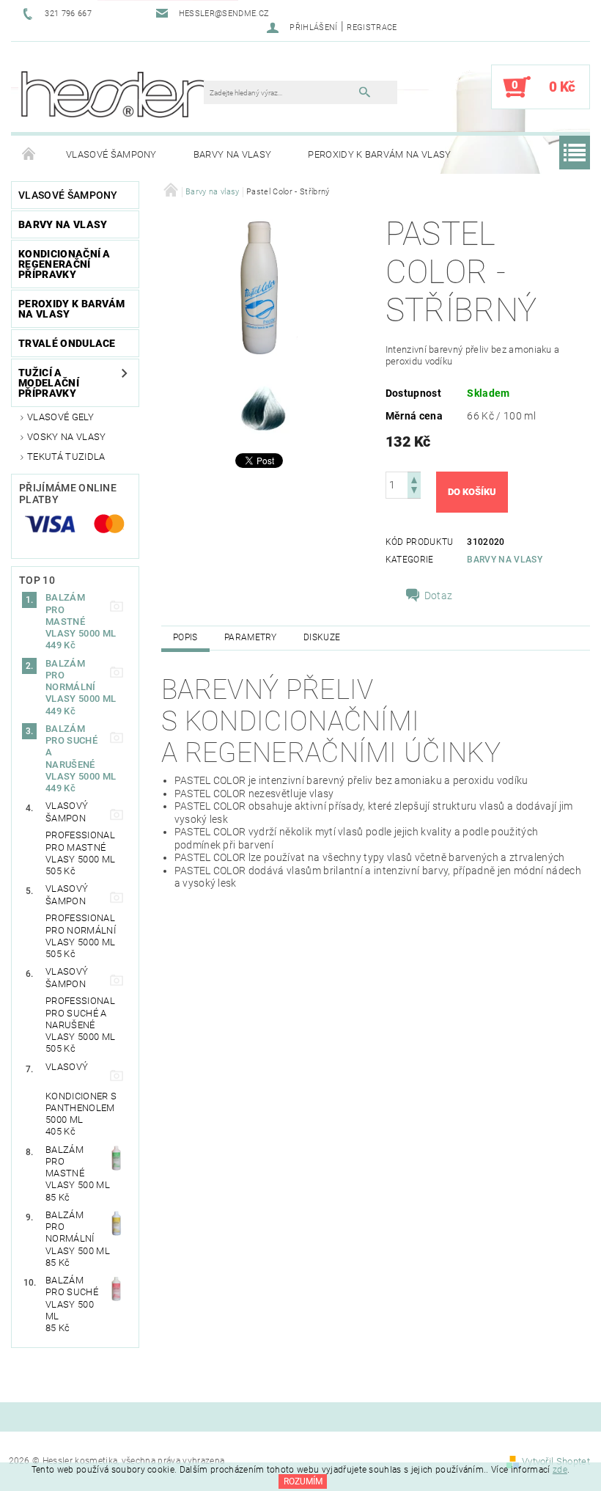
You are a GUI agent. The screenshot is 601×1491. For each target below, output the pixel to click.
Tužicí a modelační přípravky (48, 383)
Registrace (372, 27)
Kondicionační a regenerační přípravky (64, 264)
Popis (185, 637)
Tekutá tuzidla (66, 456)
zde (560, 1470)
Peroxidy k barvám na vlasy (379, 154)
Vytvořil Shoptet (556, 1461)
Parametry (250, 637)
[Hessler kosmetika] (114, 94)
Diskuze (321, 637)
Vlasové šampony (111, 154)
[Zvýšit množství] (414, 479)
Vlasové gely (60, 416)
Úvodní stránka (29, 155)
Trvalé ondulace (67, 343)
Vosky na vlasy (66, 436)
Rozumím (303, 1481)
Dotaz (438, 595)
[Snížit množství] (414, 492)
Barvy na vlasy (232, 154)
